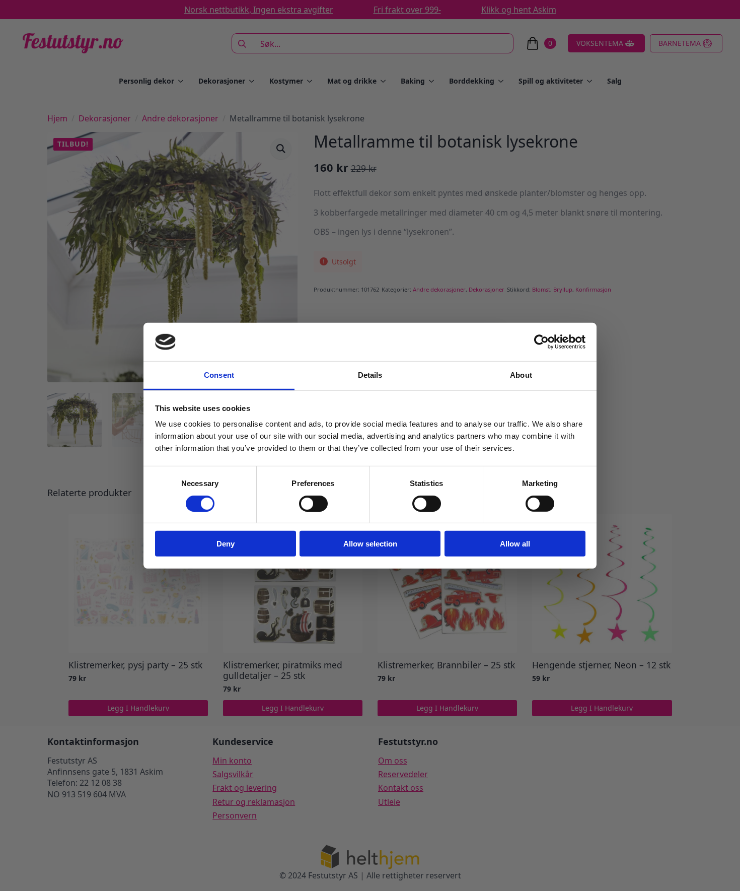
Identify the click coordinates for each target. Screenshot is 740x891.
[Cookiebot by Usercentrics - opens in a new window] (541, 342)
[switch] (313, 503)
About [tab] (521, 375)
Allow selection (370, 543)
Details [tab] (370, 375)
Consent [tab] (219, 375)
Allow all (515, 543)
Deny (225, 543)
